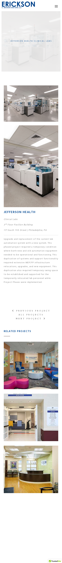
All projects (31, 314)
